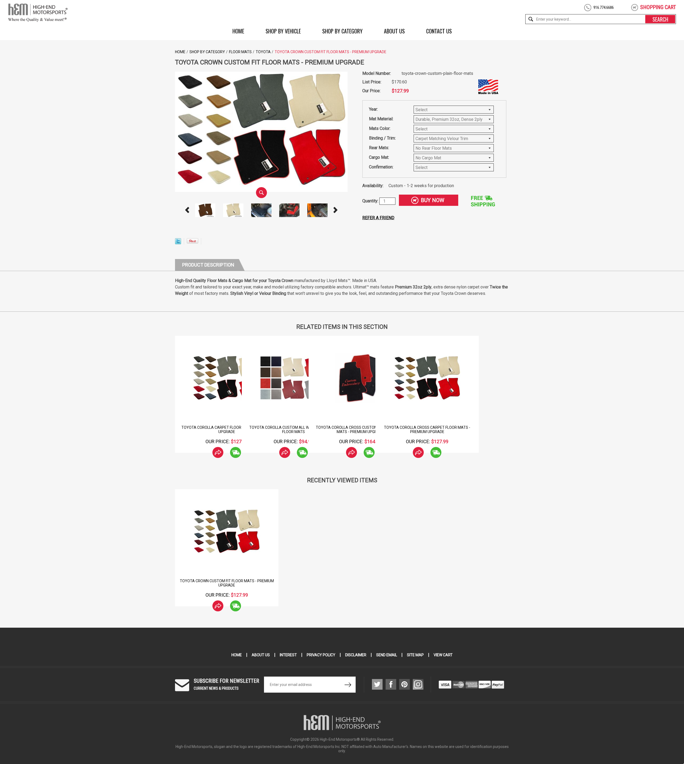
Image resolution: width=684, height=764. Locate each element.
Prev (187, 210)
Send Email (386, 655)
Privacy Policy (321, 655)
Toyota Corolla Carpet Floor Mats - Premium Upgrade (226, 429)
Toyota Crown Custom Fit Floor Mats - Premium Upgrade (227, 583)
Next (335, 210)
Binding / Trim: (382, 138)
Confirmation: (381, 166)
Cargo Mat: (379, 157)
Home (238, 31)
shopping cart (658, 7)
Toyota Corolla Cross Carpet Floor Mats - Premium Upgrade (427, 429)
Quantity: (370, 200)
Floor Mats (240, 52)
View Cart (443, 655)
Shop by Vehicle (283, 31)
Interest (288, 655)
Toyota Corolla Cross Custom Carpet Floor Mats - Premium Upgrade (360, 429)
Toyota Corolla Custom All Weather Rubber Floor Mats (293, 429)
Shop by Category (342, 31)
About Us (394, 31)
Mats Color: (379, 128)
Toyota (263, 52)
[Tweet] (178, 242)
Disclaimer (355, 655)
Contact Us (439, 31)
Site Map (415, 655)
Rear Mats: (379, 147)
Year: (373, 109)
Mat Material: (381, 118)
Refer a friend (378, 217)
